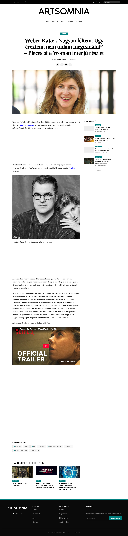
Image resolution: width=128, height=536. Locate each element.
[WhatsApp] (66, 64)
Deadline (72, 168)
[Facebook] (58, 64)
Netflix (69, 446)
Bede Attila (101, 131)
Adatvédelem (64, 522)
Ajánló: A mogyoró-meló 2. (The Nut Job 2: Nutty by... (105, 139)
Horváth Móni (61, 59)
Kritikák (15, 480)
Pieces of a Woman (21, 450)
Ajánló (98, 125)
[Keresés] (105, 2)
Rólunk (61, 510)
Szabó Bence (102, 165)
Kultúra (70, 22)
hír (34, 446)
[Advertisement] (46, 146)
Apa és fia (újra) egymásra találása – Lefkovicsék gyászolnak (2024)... (103, 161)
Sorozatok (36, 514)
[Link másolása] (70, 64)
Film (47, 22)
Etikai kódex (63, 518)
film (26, 446)
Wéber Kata (35, 450)
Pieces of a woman (26, 125)
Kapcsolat (63, 514)
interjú (42, 446)
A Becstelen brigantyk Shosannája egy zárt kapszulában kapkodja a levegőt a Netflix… (67, 486)
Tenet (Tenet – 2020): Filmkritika (19, 484)
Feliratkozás (115, 518)
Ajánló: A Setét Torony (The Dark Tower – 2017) (103, 128)
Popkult (79, 22)
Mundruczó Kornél (55, 446)
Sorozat (55, 22)
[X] (62, 64)
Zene (62, 22)
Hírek (64, 33)
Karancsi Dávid (102, 152)
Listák (38, 480)
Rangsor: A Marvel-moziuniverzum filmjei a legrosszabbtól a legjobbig (45, 485)
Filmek (35, 510)
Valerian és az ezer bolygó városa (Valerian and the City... (105, 149)
